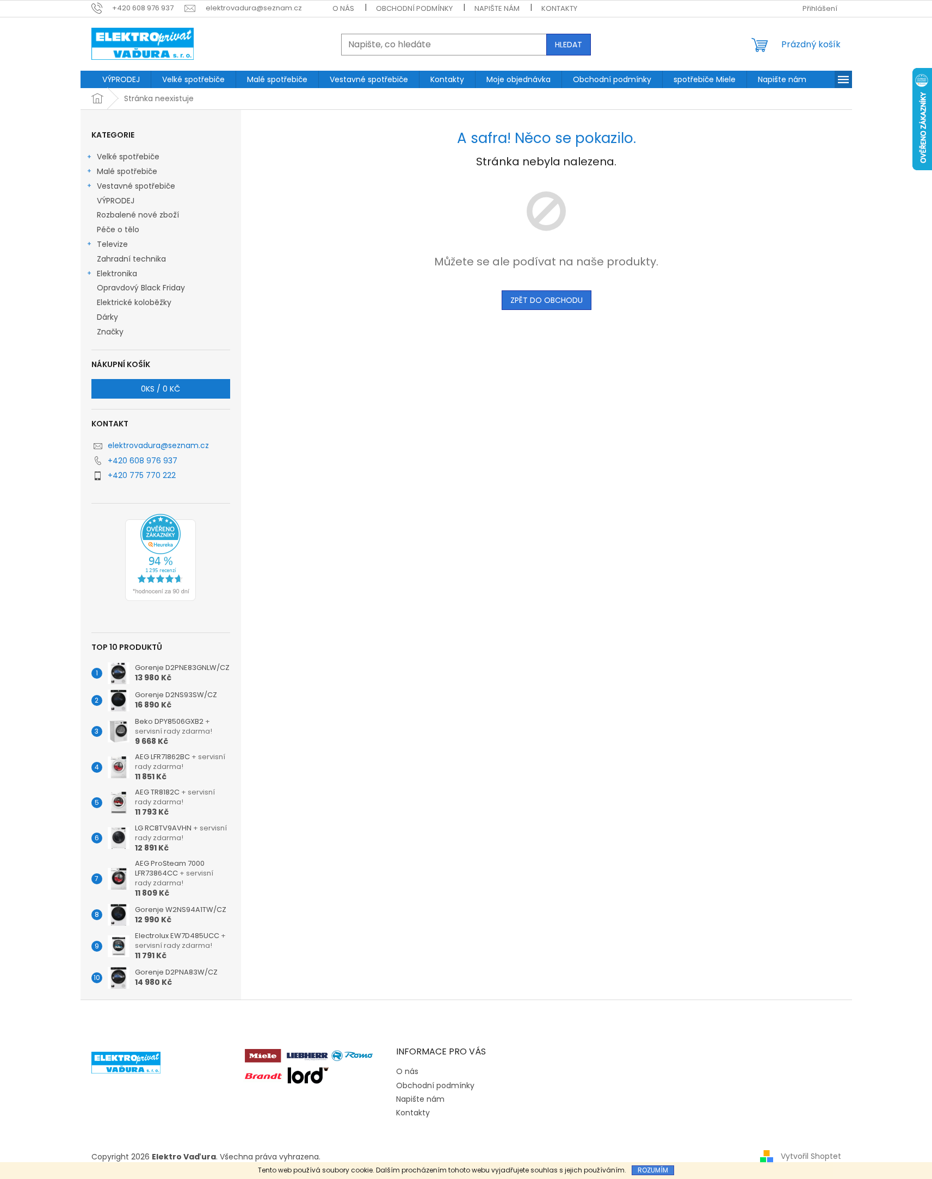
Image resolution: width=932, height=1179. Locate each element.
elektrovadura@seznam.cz (158, 445)
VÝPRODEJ (115, 200)
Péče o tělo (118, 229)
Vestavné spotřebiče (136, 186)
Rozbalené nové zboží (138, 214)
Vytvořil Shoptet (811, 1156)
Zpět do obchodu (546, 300)
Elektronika (117, 273)
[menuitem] (121, 79)
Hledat (568, 44)
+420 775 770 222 (142, 475)
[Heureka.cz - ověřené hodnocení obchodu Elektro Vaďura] (160, 557)
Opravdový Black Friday (141, 287)
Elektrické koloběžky (134, 302)
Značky (110, 331)
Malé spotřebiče (127, 171)
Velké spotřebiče (128, 156)
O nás (343, 8)
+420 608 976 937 (142, 460)
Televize (112, 244)
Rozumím (653, 1170)
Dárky (107, 317)
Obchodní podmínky (414, 8)
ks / (160, 388)
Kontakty (559, 8)
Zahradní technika (131, 258)
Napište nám (497, 8)
